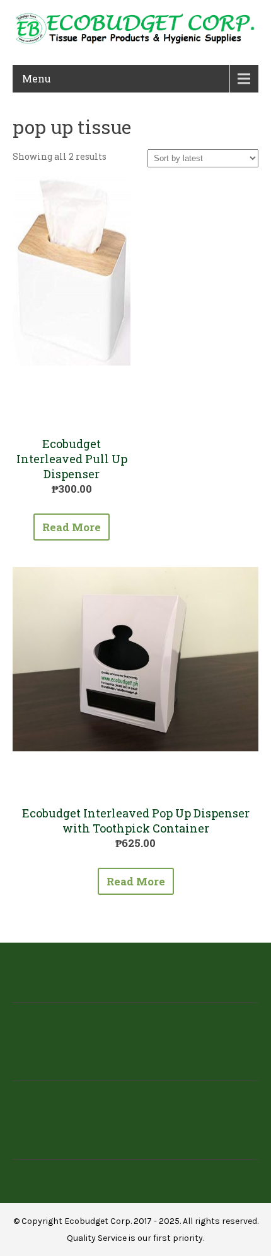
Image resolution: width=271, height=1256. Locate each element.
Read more (71, 527)
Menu (36, 78)
